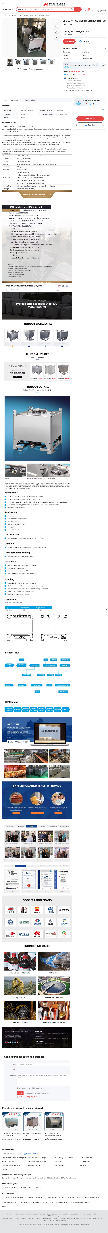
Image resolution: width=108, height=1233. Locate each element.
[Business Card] (103, 109)
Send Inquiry (69, 41)
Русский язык (47, 1218)
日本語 (89, 1218)
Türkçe (44, 1220)
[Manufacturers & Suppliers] (54, 4)
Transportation (12, 15)
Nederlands (70, 1218)
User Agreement (65, 1225)
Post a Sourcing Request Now (28, 1097)
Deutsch (62, 1218)
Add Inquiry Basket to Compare (31, 69)
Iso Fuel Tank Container (59, 1203)
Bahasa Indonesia (61, 1220)
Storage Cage (25, 1187)
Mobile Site (51, 1216)
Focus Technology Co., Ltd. (40, 1225)
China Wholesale (52, 1214)
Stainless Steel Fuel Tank (39, 1203)
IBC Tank (83, 1165)
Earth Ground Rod (86, 1158)
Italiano (55, 1218)
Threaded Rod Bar (34, 1165)
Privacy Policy (85, 1225)
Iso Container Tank (10, 1203)
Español (23, 1218)
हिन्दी (94, 1218)
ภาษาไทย (100, 1218)
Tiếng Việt (51, 1220)
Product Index (97, 1214)
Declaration (76, 1225)
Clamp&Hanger (85, 1162)
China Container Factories (55, 1198)
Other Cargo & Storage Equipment (40, 15)
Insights (58, 1216)
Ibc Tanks (23, 1203)
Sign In (66, 91)
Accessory (57, 1162)
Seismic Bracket (59, 1165)
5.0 (83, 104)
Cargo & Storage (23, 15)
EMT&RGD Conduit (8, 1162)
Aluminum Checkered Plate (37, 1162)
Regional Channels (85, 1214)
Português (31, 1218)
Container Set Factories (34, 1198)
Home (4, 15)
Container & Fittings (10, 1187)
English (17, 1218)
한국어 (83, 1218)
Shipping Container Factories (13, 1198)
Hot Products (9, 1214)
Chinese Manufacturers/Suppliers (35, 1214)
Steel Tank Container (92, 1198)
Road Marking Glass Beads (63, 1158)
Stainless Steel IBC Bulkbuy (80, 1203)
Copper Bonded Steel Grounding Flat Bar (15, 1158)
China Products (19, 1214)
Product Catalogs (32, 1153)
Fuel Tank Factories (74, 1198)
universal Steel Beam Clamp (11, 1165)
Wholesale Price (63, 1214)
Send (20, 1093)
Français (38, 1218)
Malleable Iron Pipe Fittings (37, 1158)
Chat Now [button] (85, 41)
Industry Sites (74, 1214)
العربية (77, 1218)
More (4, 1207)
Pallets (36, 1187)
